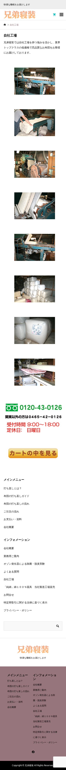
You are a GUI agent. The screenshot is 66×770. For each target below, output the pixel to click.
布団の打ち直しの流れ (16, 503)
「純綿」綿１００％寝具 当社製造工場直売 (29, 587)
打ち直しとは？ (13, 488)
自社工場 (9, 579)
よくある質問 (11, 571)
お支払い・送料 (13, 519)
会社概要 (9, 527)
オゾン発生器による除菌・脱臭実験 (24, 563)
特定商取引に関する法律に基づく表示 (25, 602)
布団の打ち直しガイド (16, 496)
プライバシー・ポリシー (18, 610)
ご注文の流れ (11, 511)
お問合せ (9, 594)
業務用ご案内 (11, 556)
